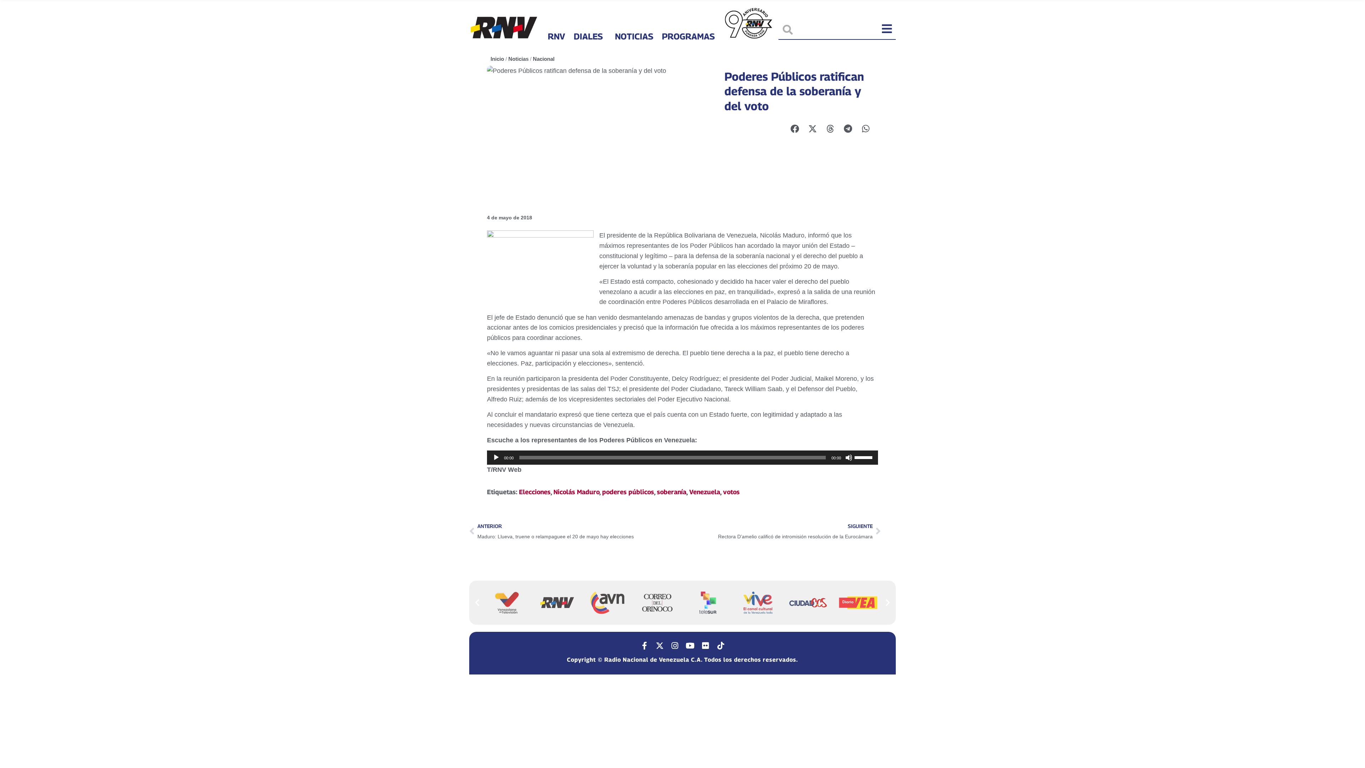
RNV (556, 36)
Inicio (497, 59)
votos (731, 492)
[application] (682, 457)
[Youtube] (690, 645)
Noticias (634, 36)
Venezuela (704, 492)
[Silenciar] (848, 457)
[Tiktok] (721, 645)
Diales (588, 36)
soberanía (671, 492)
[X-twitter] (660, 645)
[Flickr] (705, 645)
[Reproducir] (496, 457)
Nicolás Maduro (576, 492)
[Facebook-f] (644, 645)
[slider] (864, 456)
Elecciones (535, 492)
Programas (688, 36)
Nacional (544, 59)
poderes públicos (628, 492)
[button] (477, 602)
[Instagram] (675, 645)
